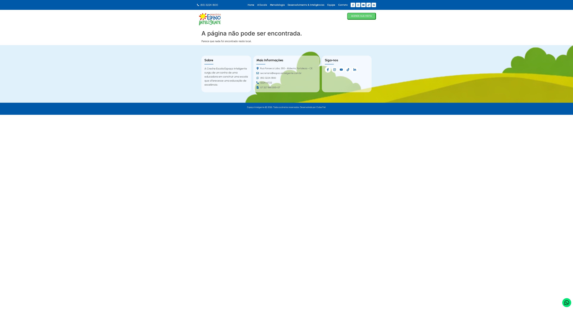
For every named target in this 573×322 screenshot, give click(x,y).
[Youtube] (363, 5)
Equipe (331, 4)
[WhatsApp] (566, 302)
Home (251, 4)
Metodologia (277, 4)
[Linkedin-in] (374, 5)
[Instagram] (358, 5)
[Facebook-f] (353, 5)
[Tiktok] (368, 5)
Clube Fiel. (321, 107)
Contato (343, 4)
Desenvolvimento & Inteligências (306, 4)
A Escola (262, 4)
